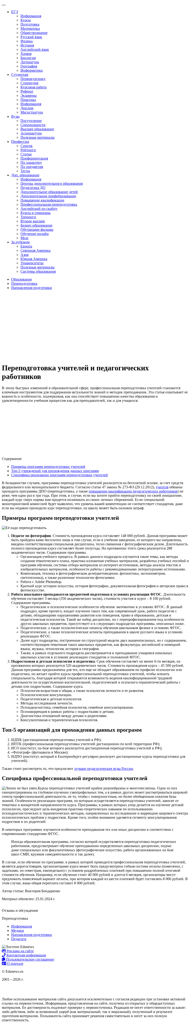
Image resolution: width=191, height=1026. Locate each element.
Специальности (32, 125)
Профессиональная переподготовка (48, 204)
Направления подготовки (31, 935)
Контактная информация (26, 955)
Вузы (15, 116)
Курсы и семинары (35, 213)
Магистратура (31, 112)
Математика (30, 28)
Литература (29, 62)
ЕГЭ (14, 12)
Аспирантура (31, 133)
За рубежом (20, 242)
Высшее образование (37, 129)
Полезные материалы (37, 137)
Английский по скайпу (39, 209)
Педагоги (18, 939)
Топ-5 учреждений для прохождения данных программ (55, 471)
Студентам (19, 75)
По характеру (31, 162)
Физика (26, 41)
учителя (162, 487)
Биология (28, 58)
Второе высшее (32, 221)
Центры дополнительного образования (51, 183)
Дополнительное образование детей (49, 192)
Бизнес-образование (36, 225)
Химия (25, 54)
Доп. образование (25, 175)
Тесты (25, 171)
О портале (14, 964)
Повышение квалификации (42, 200)
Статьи (26, 154)
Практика (28, 100)
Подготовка (29, 24)
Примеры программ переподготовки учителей (48, 467)
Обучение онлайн (34, 234)
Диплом (26, 108)
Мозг (24, 238)
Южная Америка (33, 259)
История (27, 45)
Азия (24, 255)
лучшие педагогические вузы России (103, 769)
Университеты (32, 263)
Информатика (31, 70)
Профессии (20, 142)
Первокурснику (33, 79)
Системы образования (38, 271)
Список (26, 146)
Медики (17, 930)
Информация (30, 16)
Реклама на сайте (20, 951)
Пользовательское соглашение (29, 959)
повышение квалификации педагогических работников (133, 491)
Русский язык (31, 37)
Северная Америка (35, 250)
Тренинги (28, 217)
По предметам (31, 167)
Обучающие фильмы (36, 229)
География (28, 66)
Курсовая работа (33, 87)
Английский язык (34, 49)
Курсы (25, 20)
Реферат (26, 91)
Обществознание (34, 33)
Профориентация (34, 158)
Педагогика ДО (32, 188)
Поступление (31, 121)
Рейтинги (28, 150)
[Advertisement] (95, 326)
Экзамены (28, 95)
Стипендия (29, 83)
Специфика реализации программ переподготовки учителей (59, 475)
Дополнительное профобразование (48, 196)
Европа (26, 246)
